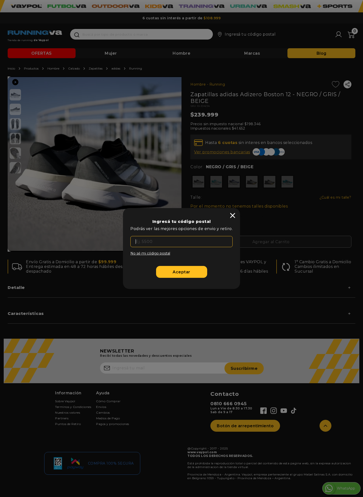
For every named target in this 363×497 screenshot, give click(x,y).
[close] (232, 215)
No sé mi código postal (150, 253)
